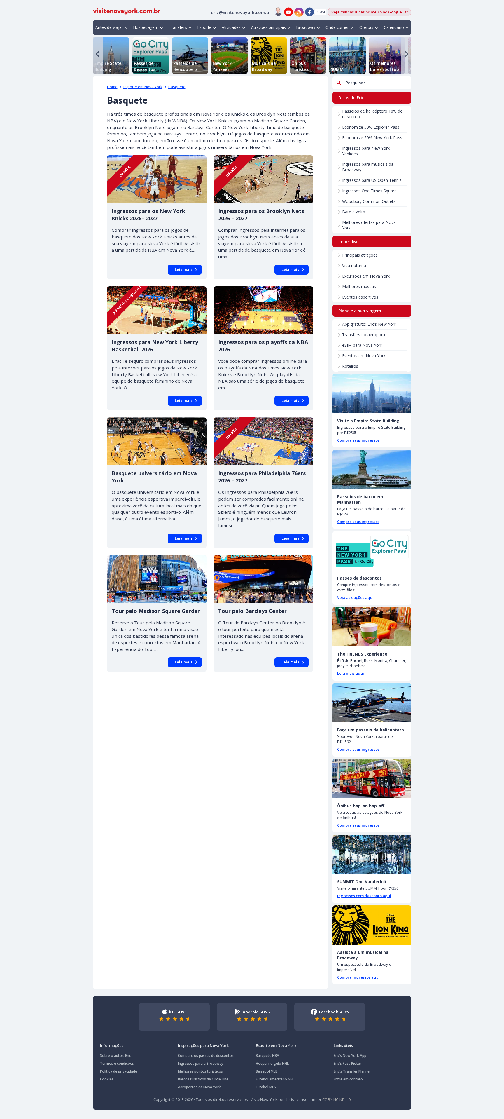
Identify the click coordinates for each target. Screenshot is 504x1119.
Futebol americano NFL (275, 1079)
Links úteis (343, 1045)
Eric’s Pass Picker (347, 1063)
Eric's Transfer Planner (352, 1071)
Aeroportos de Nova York (199, 1087)
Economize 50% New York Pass (372, 137)
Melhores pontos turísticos (200, 1071)
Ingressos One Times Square (369, 191)
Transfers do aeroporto (364, 334)
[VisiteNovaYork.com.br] (126, 11)
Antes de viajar (109, 27)
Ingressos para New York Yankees (366, 150)
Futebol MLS (266, 1087)
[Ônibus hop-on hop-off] (371, 778)
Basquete (177, 86)
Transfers (178, 27)
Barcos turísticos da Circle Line (203, 1079)
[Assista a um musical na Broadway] (371, 925)
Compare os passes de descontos (206, 1055)
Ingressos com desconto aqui (364, 895)
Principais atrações (360, 255)
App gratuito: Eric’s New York (369, 324)
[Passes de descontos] (371, 551)
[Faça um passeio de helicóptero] (371, 702)
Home (112, 86)
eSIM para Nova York (362, 345)
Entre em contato (348, 1079)
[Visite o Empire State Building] (371, 393)
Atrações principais (268, 27)
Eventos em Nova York (364, 355)
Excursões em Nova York (366, 276)
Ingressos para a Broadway (200, 1063)
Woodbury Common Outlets (369, 201)
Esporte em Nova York (142, 86)
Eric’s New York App (350, 1055)
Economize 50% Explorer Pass (370, 127)
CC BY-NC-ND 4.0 (336, 1099)
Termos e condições (117, 1063)
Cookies (106, 1079)
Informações (111, 1045)
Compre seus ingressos (358, 440)
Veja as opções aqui (355, 597)
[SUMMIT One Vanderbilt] (371, 854)
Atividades (231, 27)
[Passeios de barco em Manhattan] (371, 469)
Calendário (394, 27)
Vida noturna (354, 265)
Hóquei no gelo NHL (272, 1063)
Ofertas (366, 27)
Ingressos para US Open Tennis (372, 180)
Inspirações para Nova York (203, 1045)
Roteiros (350, 366)
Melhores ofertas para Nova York (369, 225)
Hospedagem (145, 27)
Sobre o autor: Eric (115, 1055)
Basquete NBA (267, 1055)
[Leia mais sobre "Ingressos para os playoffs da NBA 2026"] (263, 310)
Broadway (305, 27)
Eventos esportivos (360, 297)
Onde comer (337, 27)
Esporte (204, 27)
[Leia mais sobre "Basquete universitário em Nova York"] (157, 441)
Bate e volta (353, 212)
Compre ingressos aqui (358, 977)
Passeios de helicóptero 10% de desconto (372, 113)
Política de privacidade (118, 1071)
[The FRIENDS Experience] (371, 626)
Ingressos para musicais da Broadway (367, 166)
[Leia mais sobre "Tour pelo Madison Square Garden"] (157, 579)
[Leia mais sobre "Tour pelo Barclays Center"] (263, 579)
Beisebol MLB (266, 1071)
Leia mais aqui (350, 673)
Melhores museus (359, 286)
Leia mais (183, 269)
